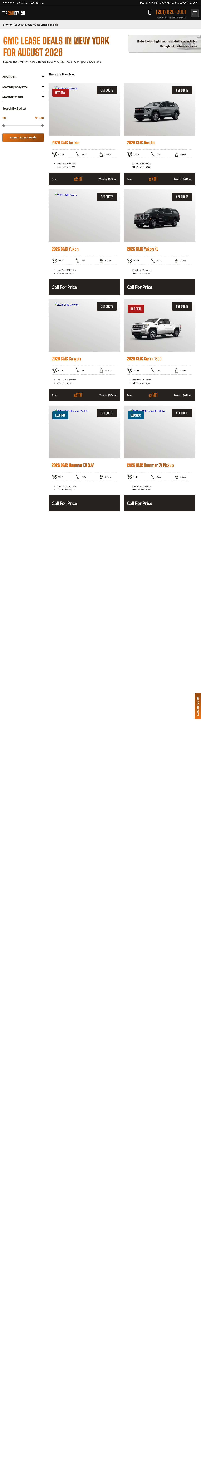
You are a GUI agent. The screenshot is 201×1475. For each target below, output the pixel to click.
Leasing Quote (197, 706)
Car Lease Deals (22, 24)
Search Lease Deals (23, 137)
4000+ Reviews (37, 3)
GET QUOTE (107, 90)
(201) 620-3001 (171, 12)
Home (7, 24)
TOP (14, 13)
